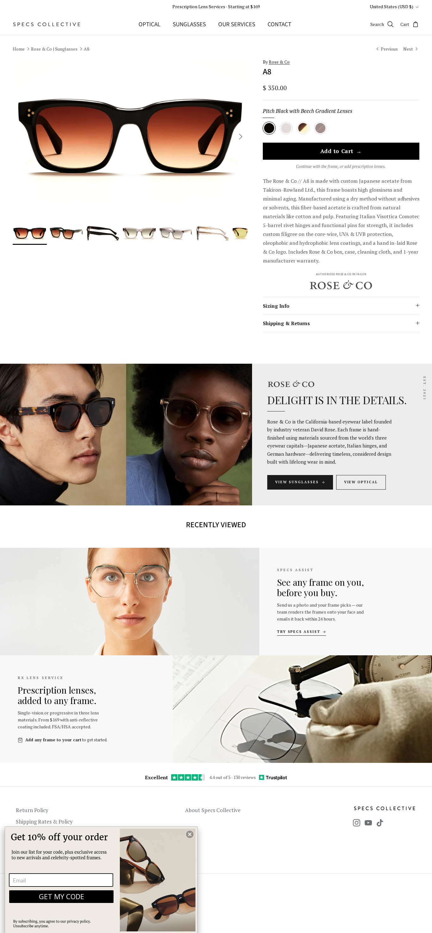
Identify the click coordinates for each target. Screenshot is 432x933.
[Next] (241, 137)
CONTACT (279, 24)
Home (19, 49)
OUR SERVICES (236, 24)
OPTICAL (149, 24)
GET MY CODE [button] (61, 896)
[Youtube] (368, 822)
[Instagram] (356, 822)
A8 (86, 49)
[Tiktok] (380, 822)
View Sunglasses (297, 482)
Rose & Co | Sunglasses (54, 49)
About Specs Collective (213, 810)
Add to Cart (341, 151)
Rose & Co (279, 62)
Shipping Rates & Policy (44, 821)
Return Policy (32, 810)
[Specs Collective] (47, 24)
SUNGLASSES (189, 24)
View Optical (361, 482)
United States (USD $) (391, 6)
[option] (130, 137)
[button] (190, 834)
